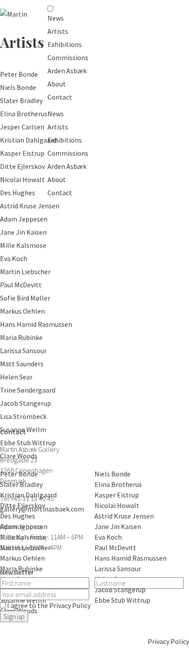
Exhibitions (64, 44)
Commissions (67, 57)
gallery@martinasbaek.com (42, 508)
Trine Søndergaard (27, 390)
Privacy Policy (168, 641)
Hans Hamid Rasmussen (36, 324)
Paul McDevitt (21, 284)
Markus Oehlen (22, 311)
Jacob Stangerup (25, 403)
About (56, 83)
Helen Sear (16, 376)
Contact (59, 97)
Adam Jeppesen (23, 219)
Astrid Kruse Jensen (29, 205)
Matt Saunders (22, 363)
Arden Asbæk (67, 70)
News (55, 18)
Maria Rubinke (21, 337)
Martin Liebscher (25, 271)
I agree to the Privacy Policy (49, 605)
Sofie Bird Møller (25, 297)
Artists (57, 31)
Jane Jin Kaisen (23, 232)
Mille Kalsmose (23, 245)
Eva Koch (13, 258)
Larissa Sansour (23, 350)
